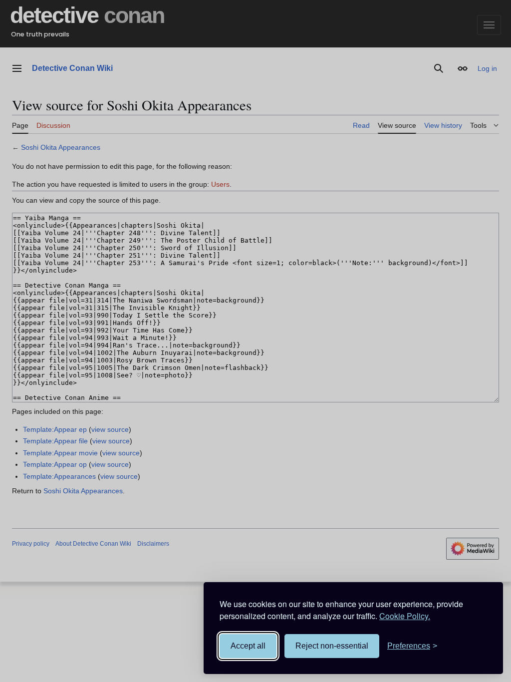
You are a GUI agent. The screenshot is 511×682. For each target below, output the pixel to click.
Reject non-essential (331, 646)
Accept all (248, 646)
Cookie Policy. (404, 616)
